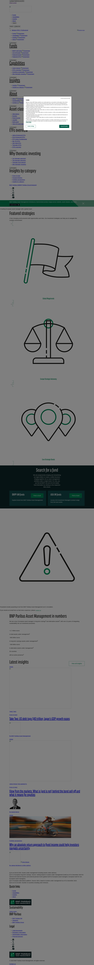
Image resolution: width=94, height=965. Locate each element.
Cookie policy (28, 122)
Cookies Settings (31, 126)
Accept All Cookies (64, 126)
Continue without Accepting (65, 98)
